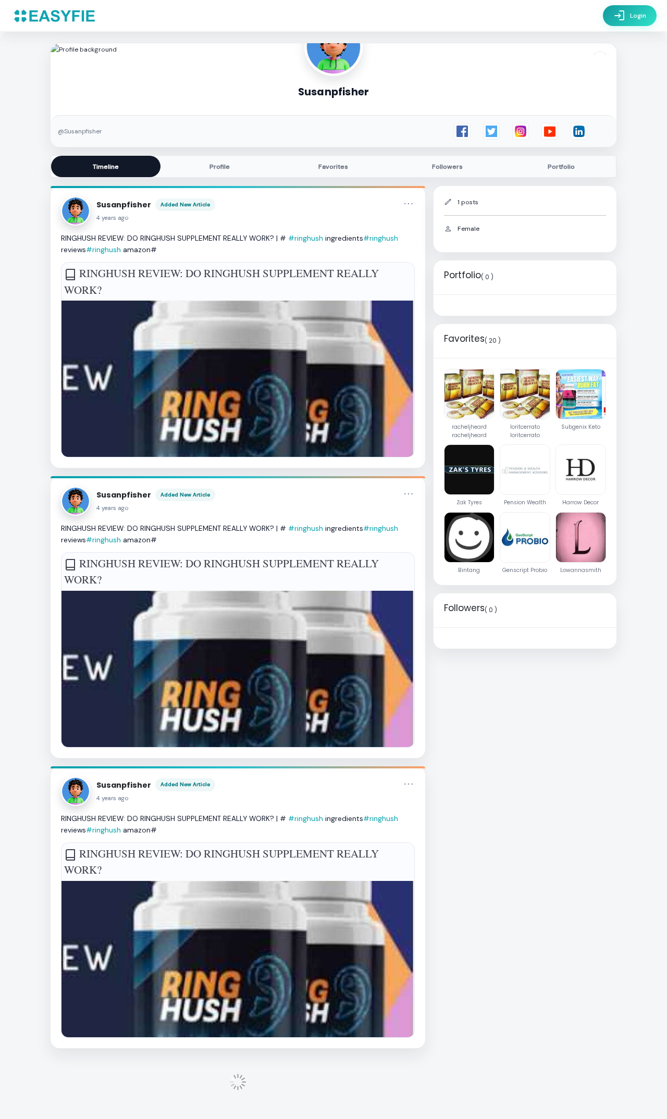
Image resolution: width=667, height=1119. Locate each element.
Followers (447, 167)
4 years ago (112, 218)
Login (629, 15)
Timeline (106, 167)
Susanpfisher (123, 205)
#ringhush (305, 238)
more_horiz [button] (408, 203)
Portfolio (561, 167)
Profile (219, 167)
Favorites (333, 167)
